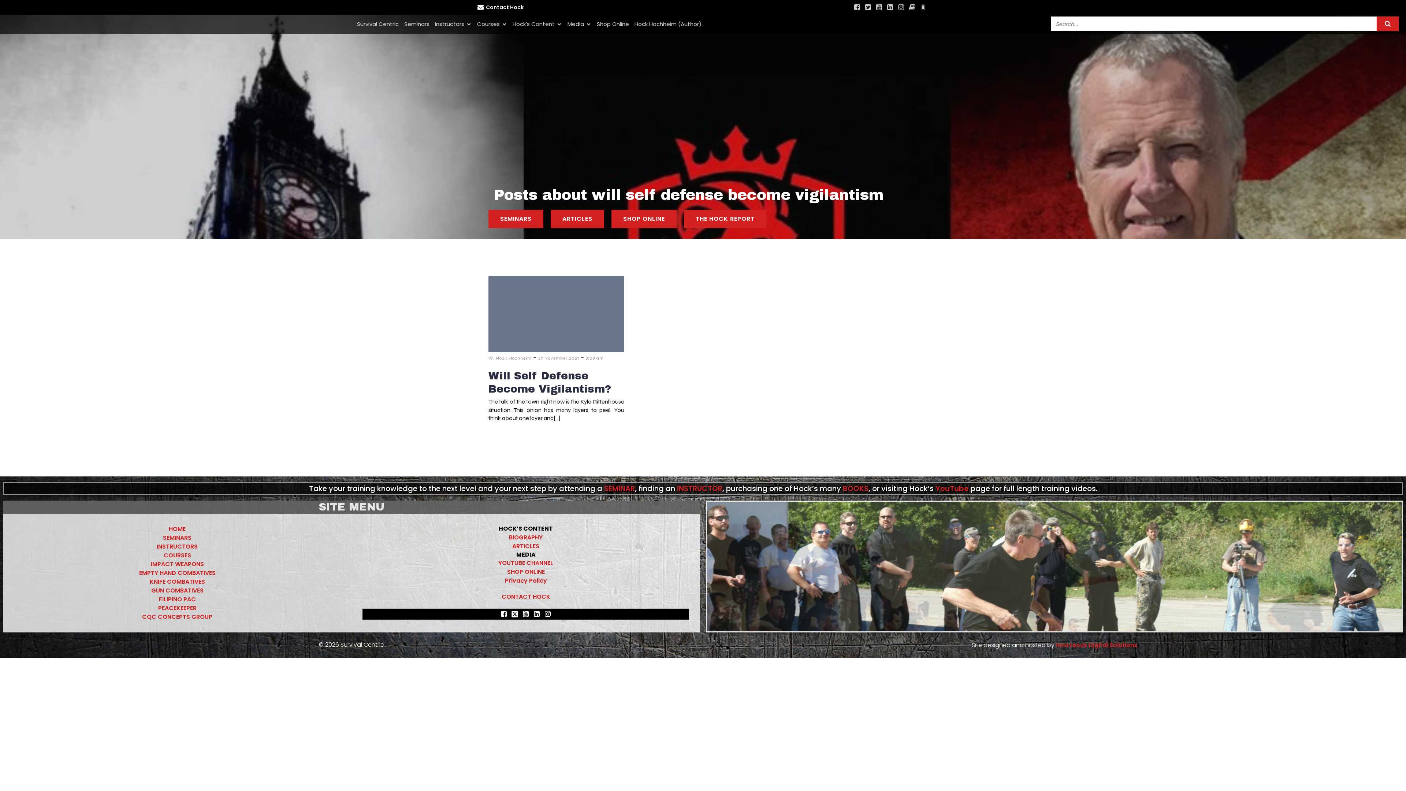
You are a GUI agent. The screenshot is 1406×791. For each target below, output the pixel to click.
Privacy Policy (526, 580)
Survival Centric (378, 24)
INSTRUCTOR (699, 488)
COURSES (177, 555)
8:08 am (595, 358)
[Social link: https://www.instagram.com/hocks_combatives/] (901, 7)
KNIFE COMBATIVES (177, 582)
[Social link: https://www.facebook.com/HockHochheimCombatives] (857, 7)
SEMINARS (177, 538)
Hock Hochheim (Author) (668, 24)
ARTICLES (525, 546)
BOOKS (855, 488)
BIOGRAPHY (526, 537)
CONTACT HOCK (526, 597)
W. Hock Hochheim (510, 358)
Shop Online (613, 24)
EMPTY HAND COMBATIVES (177, 573)
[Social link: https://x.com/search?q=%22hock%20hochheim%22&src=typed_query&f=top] (868, 7)
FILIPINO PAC (177, 599)
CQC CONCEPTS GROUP (177, 617)
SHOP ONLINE (526, 572)
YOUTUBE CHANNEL (525, 563)
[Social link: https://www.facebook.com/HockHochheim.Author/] (912, 7)
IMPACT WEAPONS (177, 564)
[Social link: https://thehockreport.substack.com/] (923, 7)
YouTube (952, 488)
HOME (177, 529)
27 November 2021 (558, 358)
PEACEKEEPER (177, 608)
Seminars (416, 24)
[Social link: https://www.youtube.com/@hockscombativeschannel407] (879, 7)
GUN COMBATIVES (177, 590)
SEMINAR (619, 488)
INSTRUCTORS (177, 546)
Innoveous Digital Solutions (1095, 645)
